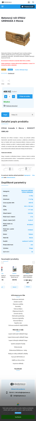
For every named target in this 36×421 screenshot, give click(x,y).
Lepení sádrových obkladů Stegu (18, 334)
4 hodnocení (11, 73)
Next (34, 262)
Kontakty (18, 306)
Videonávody (18, 347)
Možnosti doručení (11, 106)
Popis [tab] (5, 115)
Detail (14, 287)
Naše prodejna (18, 309)
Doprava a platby (18, 304)
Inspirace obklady (18, 363)
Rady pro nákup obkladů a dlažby (18, 353)
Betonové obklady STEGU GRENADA (27, 191)
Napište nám (18, 323)
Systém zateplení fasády (18, 343)
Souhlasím (18, 417)
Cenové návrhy (18, 313)
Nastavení (18, 413)
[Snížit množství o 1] (13, 96)
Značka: (21, 69)
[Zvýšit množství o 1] (5, 96)
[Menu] (2, 6)
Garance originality (18, 318)
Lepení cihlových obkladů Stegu (18, 340)
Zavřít (29, 87)
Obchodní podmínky (18, 316)
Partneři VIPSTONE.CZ (18, 357)
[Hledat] (33, 2)
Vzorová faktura (18, 320)
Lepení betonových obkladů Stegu (18, 337)
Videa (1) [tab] (14, 115)
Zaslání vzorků (18, 301)
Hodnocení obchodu (18, 299)
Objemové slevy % (18, 311)
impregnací (27, 175)
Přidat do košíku (25, 96)
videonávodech (11, 177)
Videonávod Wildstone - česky (18, 350)
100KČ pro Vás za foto (18, 360)
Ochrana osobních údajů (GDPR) (18, 325)
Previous (2, 262)
